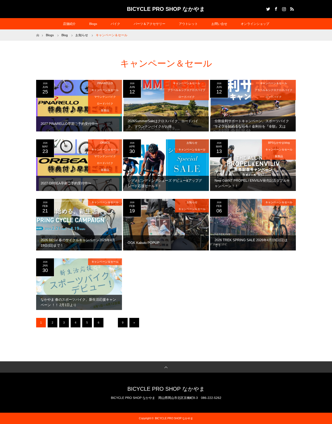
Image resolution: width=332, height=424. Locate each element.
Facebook (275, 8)
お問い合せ (219, 24)
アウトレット (188, 24)
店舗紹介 (69, 24)
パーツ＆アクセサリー (149, 24)
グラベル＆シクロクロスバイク (187, 90)
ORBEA (105, 142)
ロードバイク (105, 103)
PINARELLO (105, 83)
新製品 (105, 110)
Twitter (267, 8)
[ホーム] (37, 31)
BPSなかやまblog (279, 142)
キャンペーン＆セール (105, 90)
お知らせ (192, 142)
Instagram (283, 8)
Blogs (93, 24)
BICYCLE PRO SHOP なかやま (166, 9)
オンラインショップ (255, 24)
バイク (115, 24)
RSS (291, 8)
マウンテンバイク (105, 96)
